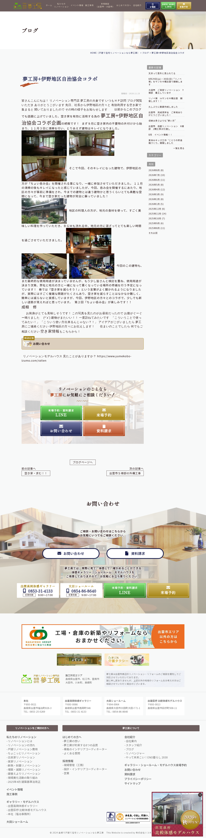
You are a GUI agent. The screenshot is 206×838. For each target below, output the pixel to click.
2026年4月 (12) (157, 189)
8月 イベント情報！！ (161, 134)
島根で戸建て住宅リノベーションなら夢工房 (81, 832)
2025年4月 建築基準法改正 (24, 782)
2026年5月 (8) (156, 184)
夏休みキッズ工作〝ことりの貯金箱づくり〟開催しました (165, 141)
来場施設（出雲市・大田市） (105, 5)
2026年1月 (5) (156, 203)
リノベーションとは (20, 741)
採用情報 (67, 761)
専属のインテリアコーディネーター (85, 749)
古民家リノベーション (21, 757)
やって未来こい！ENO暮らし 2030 (147, 757)
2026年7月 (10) (157, 174)
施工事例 (89, 5)
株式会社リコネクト (146, 832)
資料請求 (129, 774)
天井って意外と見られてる (162, 73)
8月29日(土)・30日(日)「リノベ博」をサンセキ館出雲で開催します (165, 81)
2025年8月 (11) (157, 228)
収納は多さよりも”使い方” (162, 120)
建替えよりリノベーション (24, 773)
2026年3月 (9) (156, 194)
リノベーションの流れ (21, 745)
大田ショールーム (17, 822)
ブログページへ (83, 462)
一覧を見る (178, 148)
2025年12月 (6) (157, 208)
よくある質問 (72, 753)
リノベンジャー (135, 753)
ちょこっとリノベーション (24, 753)
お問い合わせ (132, 770)
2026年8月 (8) (156, 170)
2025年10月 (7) (157, 218)
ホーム (49, 5)
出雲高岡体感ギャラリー (23, 806)
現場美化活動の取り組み (23, 778)
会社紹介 (137, 5)
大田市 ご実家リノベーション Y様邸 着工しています (166, 91)
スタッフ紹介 (134, 745)
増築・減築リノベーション (24, 769)
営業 (66, 773)
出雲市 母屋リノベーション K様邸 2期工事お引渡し (166, 127)
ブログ (130, 749)
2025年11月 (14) (157, 213)
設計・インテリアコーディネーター (85, 769)
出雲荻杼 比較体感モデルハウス (27, 810)
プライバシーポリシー (138, 779)
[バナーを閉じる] (200, 795)
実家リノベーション (20, 761)
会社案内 (131, 741)
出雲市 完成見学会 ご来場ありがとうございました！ (165, 114)
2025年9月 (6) (156, 223)
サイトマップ (132, 783)
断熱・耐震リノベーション (24, 765)
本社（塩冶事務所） (20, 814)
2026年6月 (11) (157, 179)
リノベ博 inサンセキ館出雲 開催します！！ (165, 99)
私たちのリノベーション (61, 5)
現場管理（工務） (75, 765)
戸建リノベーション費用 (23, 749)
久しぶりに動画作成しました (163, 106)
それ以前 (153, 232)
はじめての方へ (123, 5)
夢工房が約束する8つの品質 (81, 745)
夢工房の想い (72, 741)
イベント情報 (77, 5)
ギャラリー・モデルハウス (22, 802)
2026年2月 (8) (156, 199)
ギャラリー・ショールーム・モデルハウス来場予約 (155, 765)
